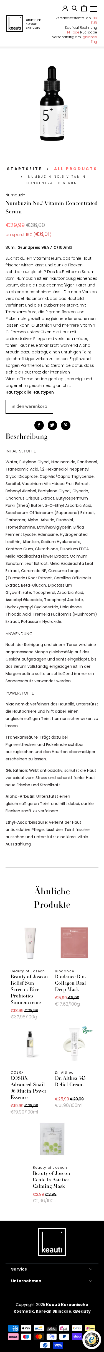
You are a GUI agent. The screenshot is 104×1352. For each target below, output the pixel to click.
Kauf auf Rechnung (81, 27)
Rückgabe (82, 32)
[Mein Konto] (65, 10)
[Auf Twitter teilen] (52, 425)
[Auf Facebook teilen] (39, 425)
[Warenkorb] (84, 10)
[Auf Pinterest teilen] (65, 425)
